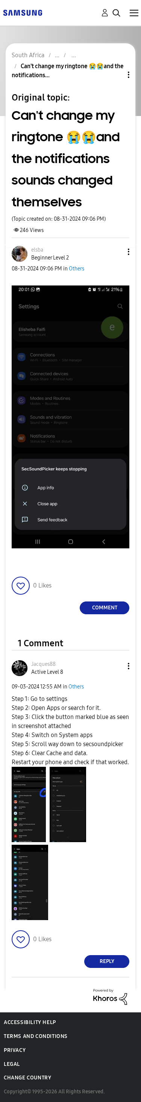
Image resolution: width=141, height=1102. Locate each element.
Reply (107, 961)
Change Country (27, 1078)
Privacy (15, 1050)
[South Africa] (22, 12)
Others (76, 269)
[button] (116, 252)
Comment (104, 607)
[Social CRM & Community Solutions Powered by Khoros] (110, 996)
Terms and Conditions (36, 1036)
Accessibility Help (30, 1022)
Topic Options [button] (115, 75)
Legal (12, 1064)
